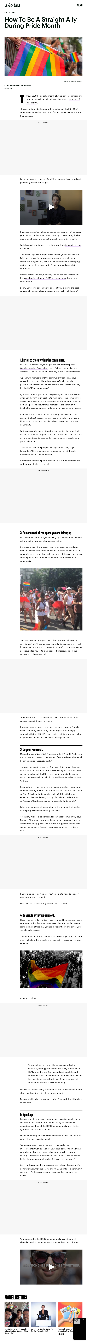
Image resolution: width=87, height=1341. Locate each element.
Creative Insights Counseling (34, 368)
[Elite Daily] (13, 5)
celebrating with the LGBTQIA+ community (45, 278)
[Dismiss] (83, 1319)
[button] (51, 207)
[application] (51, 207)
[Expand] (76, 1319)
